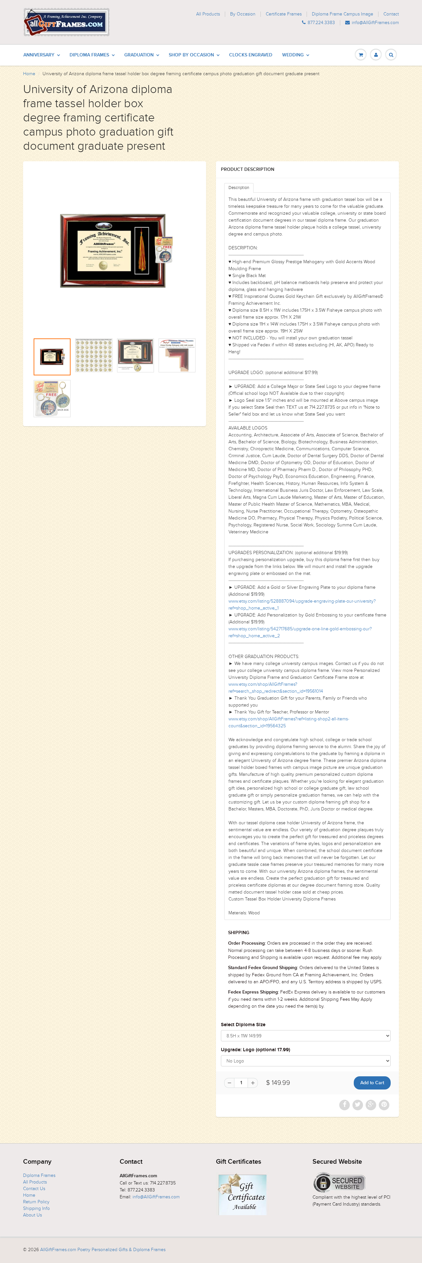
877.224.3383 (321, 22)
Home (29, 74)
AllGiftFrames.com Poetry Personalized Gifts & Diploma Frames (103, 1249)
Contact (391, 14)
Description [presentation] (238, 187)
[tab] (239, 188)
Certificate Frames (284, 14)
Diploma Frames (89, 55)
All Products (208, 14)
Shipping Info (36, 1208)
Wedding (293, 55)
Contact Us (34, 1188)
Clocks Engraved (250, 55)
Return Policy (36, 1202)
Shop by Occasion (191, 55)
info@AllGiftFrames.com (375, 22)
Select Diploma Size (243, 1024)
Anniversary (38, 55)
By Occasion (243, 14)
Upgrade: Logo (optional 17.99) (255, 1049)
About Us (32, 1215)
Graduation (139, 55)
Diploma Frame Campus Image (342, 14)
